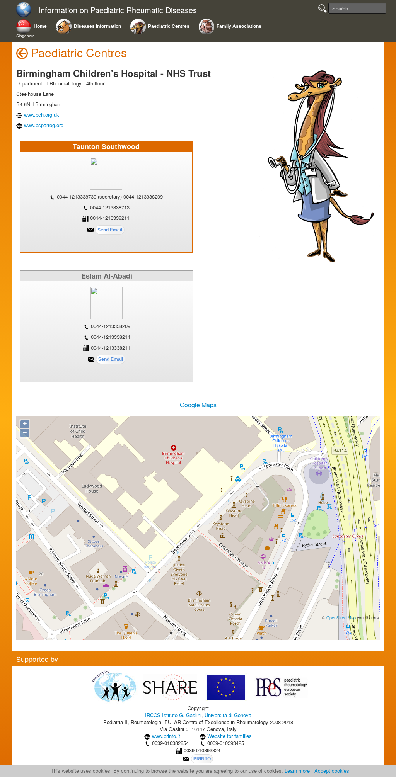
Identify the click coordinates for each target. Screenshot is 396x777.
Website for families (229, 736)
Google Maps (198, 404)
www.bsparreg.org (43, 125)
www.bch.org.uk (41, 114)
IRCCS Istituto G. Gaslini (173, 715)
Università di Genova (228, 715)
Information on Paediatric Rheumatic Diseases (117, 10)
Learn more (297, 770)
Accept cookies (331, 770)
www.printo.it (166, 736)
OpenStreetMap (341, 618)
